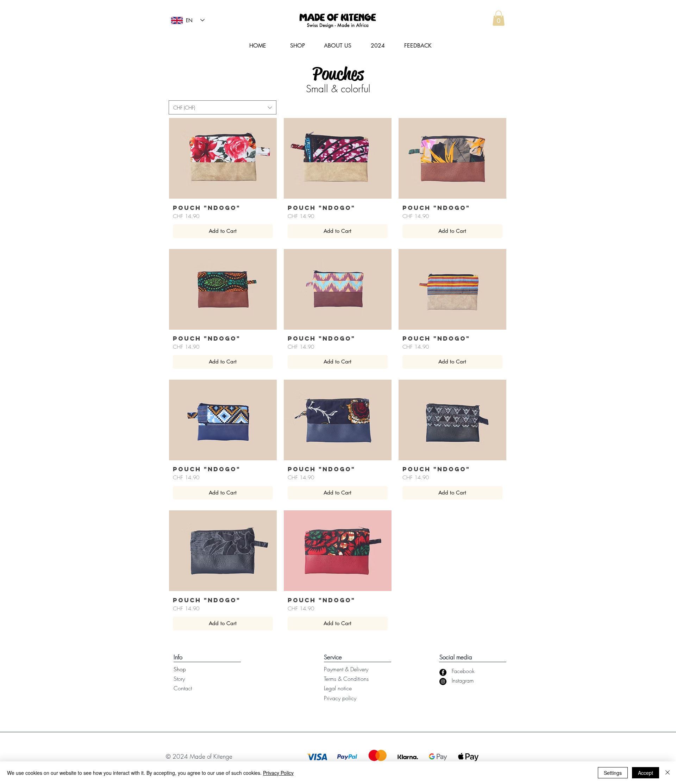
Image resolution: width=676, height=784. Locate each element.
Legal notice (338, 688)
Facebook (463, 671)
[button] (222, 107)
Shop (180, 669)
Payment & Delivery (346, 669)
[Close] (667, 772)
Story (179, 679)
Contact (183, 688)
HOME (257, 45)
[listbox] (222, 107)
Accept (645, 772)
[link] (498, 18)
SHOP (297, 45)
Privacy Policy (278, 772)
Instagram (463, 680)
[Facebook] (442, 672)
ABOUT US (337, 45)
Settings (613, 772)
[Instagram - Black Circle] (442, 681)
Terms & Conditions (346, 679)
